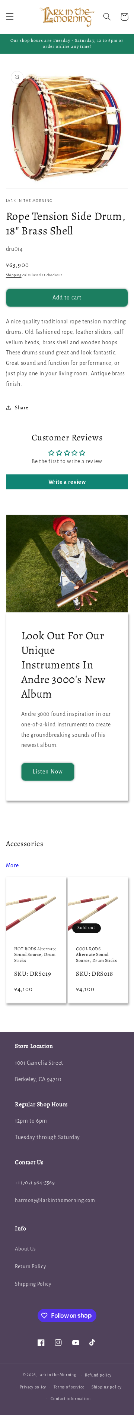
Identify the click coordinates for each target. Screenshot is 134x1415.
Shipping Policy (33, 1284)
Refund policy (98, 1375)
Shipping (14, 275)
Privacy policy (33, 1387)
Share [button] (22, 407)
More (12, 865)
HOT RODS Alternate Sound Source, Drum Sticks (35, 954)
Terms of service (69, 1387)
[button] (9, 16)
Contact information (70, 1399)
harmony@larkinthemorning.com (55, 1200)
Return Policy (30, 1266)
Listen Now (48, 772)
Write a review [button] (67, 482)
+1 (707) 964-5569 (35, 1182)
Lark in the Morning (57, 1375)
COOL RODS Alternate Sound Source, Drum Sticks (96, 954)
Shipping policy (107, 1387)
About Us (25, 1249)
